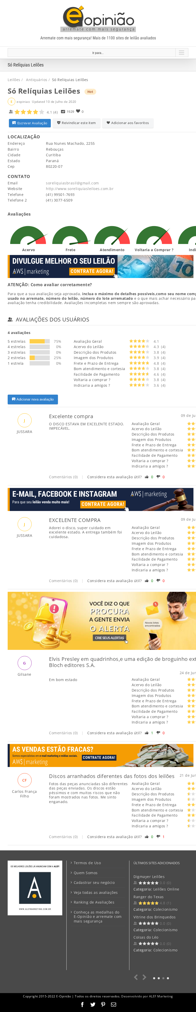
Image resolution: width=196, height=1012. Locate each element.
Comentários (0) (63, 476)
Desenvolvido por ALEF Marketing (147, 996)
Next (143, 977)
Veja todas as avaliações (96, 892)
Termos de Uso (87, 863)
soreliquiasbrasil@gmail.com (72, 183)
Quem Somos (86, 873)
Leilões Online (166, 889)
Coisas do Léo (145, 937)
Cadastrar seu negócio (94, 882)
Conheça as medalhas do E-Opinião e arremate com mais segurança (98, 917)
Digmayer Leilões (149, 876)
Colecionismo (165, 909)
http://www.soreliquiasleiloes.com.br (80, 188)
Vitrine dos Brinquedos (154, 917)
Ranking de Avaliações (94, 902)
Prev (137, 977)
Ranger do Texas (148, 896)
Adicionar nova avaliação (35, 399)
